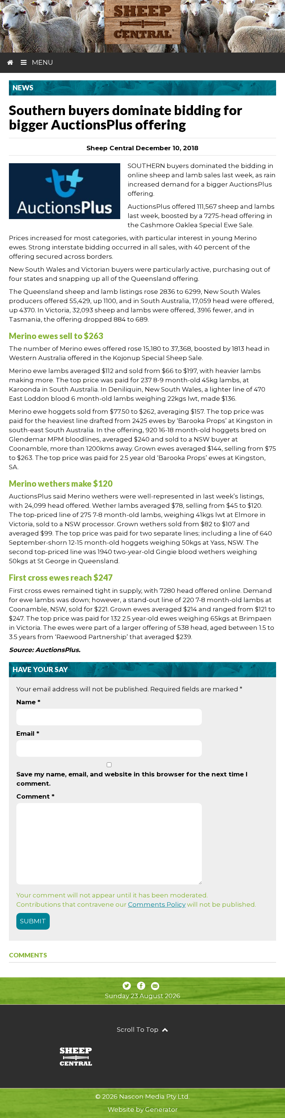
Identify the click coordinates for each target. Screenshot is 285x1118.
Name (28, 702)
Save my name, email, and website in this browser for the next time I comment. (132, 778)
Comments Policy (157, 904)
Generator (161, 1109)
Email (27, 733)
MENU (41, 62)
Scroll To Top (138, 1029)
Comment (35, 796)
